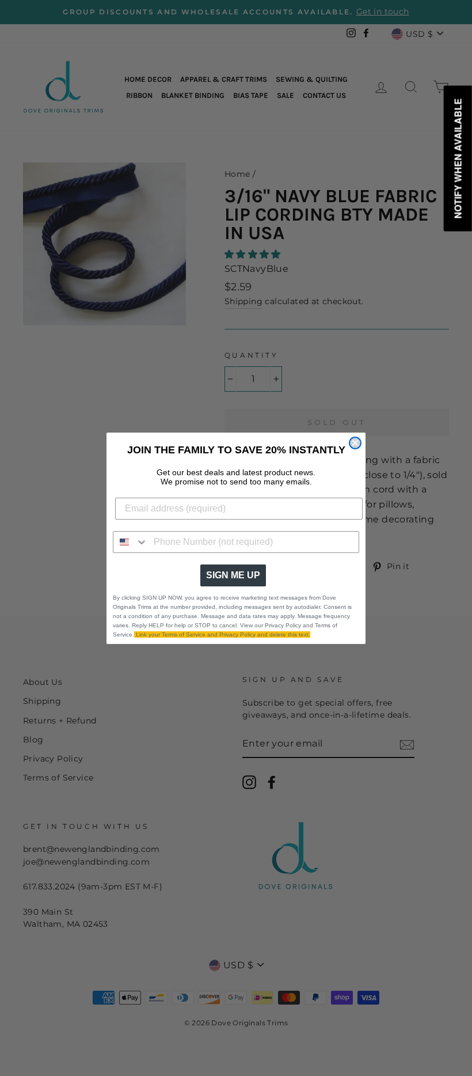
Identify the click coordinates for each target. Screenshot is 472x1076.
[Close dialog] (355, 443)
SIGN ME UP (233, 575)
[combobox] (130, 542)
